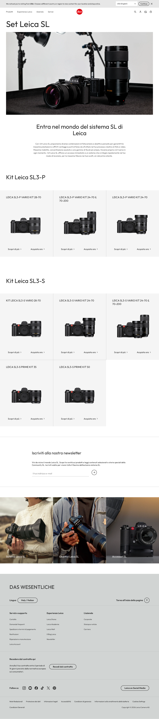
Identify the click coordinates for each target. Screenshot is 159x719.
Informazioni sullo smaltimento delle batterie (112, 701)
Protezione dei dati (33, 701)
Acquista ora (37, 249)
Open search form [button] (135, 12)
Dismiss (151, 3)
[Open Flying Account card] (140, 12)
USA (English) (122, 4)
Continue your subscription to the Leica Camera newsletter (94, 472)
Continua (143, 4)
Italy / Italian (27, 600)
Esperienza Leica (24, 11)
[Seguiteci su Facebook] (36, 688)
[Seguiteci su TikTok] (42, 688)
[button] (146, 600)
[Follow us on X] (48, 688)
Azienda (40, 11)
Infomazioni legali (51, 701)
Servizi (50, 11)
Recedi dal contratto (63, 666)
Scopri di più (13, 249)
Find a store (145, 12)
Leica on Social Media (134, 688)
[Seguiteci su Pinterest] (54, 688)
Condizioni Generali (17, 707)
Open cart (151, 12)
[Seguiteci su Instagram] (24, 688)
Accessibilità (66, 701)
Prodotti (9, 11)
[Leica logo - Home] (79, 12)
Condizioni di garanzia (82, 701)
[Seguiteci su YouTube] (30, 688)
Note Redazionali (16, 701)
